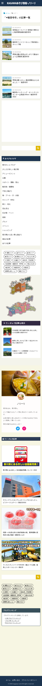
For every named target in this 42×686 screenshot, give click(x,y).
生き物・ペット (8, 213)
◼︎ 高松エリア (19, 256)
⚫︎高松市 (25, 267)
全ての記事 (6, 243)
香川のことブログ (8, 165)
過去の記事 (6, 239)
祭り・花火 (6, 204)
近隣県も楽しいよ (10, 271)
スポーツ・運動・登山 (10, 182)
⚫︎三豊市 (7, 260)
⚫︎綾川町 (7, 267)
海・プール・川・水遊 (10, 195)
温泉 (4, 217)
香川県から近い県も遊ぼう (12, 235)
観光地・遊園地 (8, 187)
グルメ (4, 221)
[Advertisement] (21, 68)
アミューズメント (8, 173)
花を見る (5, 208)
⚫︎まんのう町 (31, 256)
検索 (38, 148)
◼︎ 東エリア (30, 253)
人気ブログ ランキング (13, 618)
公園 (4, 178)
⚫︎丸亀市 (16, 260)
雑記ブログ (22, 271)
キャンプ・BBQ (8, 200)
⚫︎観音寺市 (16, 267)
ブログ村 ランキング (12, 621)
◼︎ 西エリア (8, 256)
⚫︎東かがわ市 (30, 264)
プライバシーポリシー (29, 680)
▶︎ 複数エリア (9, 253)
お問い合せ (16, 680)
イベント (5, 226)
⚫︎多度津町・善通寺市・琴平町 (14, 264)
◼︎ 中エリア (20, 253)
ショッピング (7, 230)
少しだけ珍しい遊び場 (10, 169)
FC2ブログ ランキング (13, 623)
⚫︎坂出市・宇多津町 (28, 260)
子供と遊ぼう (7, 191)
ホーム (8, 680)
